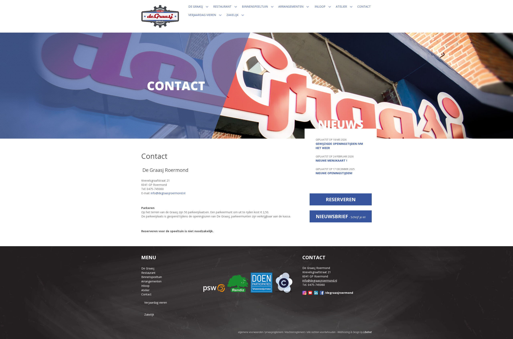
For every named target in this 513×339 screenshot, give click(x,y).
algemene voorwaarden (250, 332)
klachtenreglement (295, 332)
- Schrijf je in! (341, 216)
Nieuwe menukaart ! (331, 160)
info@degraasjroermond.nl (168, 193)
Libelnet (367, 332)
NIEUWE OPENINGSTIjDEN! (334, 173)
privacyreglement (274, 332)
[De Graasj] (160, 16)
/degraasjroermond (339, 293)
